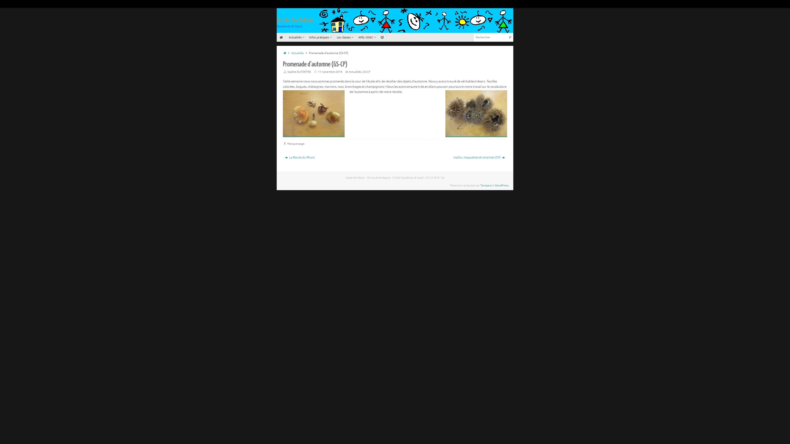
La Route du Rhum (302, 158)
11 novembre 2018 (330, 72)
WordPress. (502, 185)
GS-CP (366, 72)
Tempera (486, 185)
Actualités (297, 53)
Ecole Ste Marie (295, 19)
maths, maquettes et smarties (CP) (477, 158)
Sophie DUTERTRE (299, 72)
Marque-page (295, 144)
